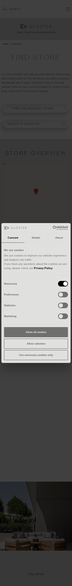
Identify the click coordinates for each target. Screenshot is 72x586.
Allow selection (36, 343)
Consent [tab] (13, 237)
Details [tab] (36, 237)
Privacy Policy (43, 268)
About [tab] (59, 237)
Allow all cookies (36, 332)
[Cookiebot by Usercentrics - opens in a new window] (52, 228)
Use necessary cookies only (36, 354)
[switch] (63, 294)
